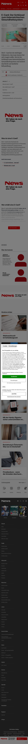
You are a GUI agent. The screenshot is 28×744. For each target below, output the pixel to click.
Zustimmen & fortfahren (14, 376)
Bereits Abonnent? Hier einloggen (14, 396)
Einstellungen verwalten (14, 380)
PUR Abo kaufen (14, 393)
